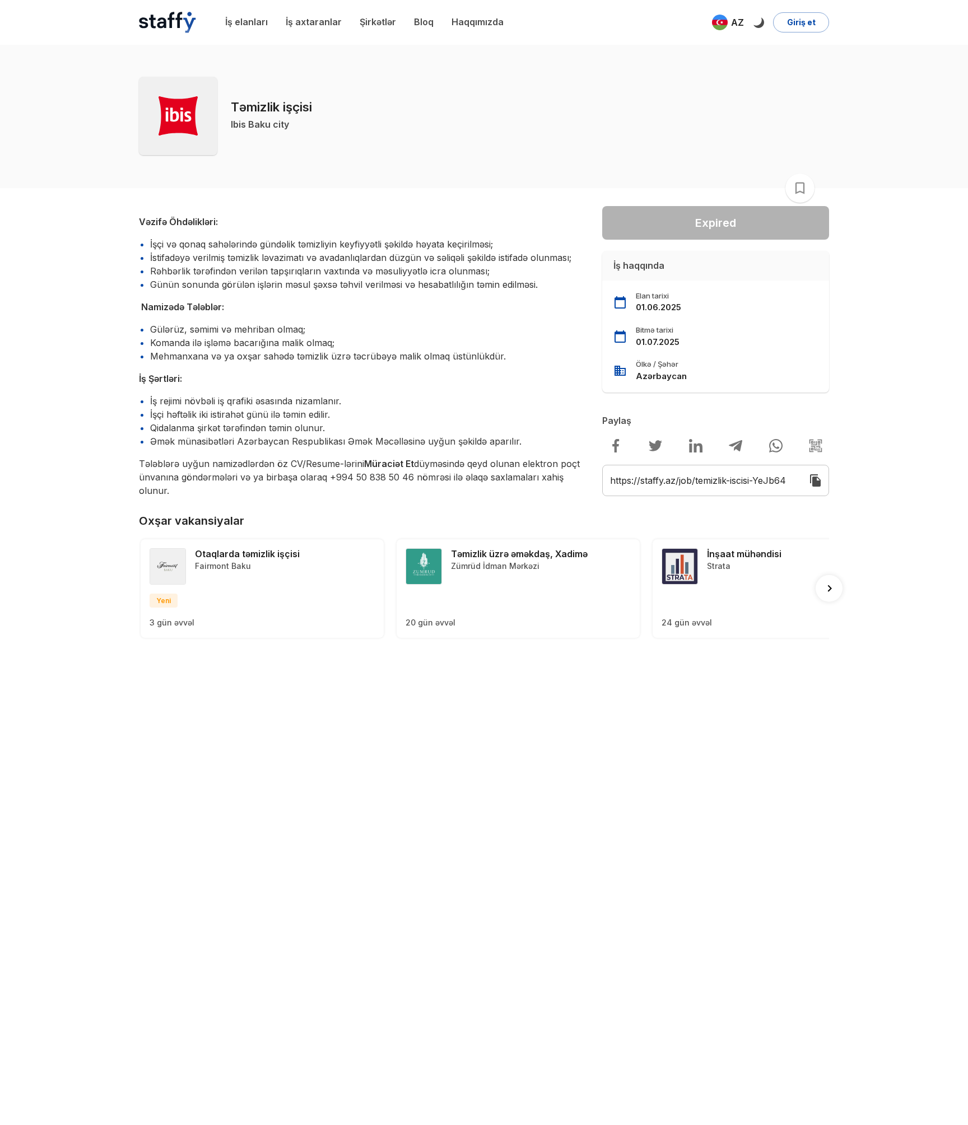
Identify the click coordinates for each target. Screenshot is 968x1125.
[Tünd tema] (758, 22)
